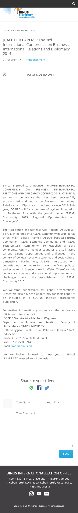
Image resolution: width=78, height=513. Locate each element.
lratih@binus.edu (22, 346)
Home (6, 30)
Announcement (21, 30)
